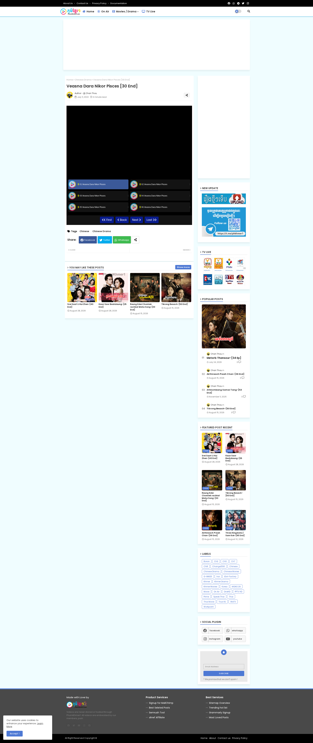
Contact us (83, 3)
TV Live (150, 11)
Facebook (89, 240)
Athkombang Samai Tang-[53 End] (224, 391)
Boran (207, 561)
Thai (231, 596)
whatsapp (237, 630)
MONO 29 (236, 586)
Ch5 (225, 561)
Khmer (207, 581)
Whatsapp (123, 240)
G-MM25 (208, 576)
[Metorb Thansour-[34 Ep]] (224, 326)
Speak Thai (218, 596)
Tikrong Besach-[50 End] (174, 304)
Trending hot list (218, 707)
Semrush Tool (157, 712)
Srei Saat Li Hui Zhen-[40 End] (80, 305)
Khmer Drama (221, 581)
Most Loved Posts (219, 717)
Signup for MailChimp (161, 703)
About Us (68, 3)
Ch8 (206, 566)
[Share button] (135, 239)
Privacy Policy (99, 3)
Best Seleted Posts (159, 707)
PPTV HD (238, 591)
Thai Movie (209, 601)
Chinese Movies (231, 571)
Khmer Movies (210, 586)
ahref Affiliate (157, 717)
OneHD (227, 591)
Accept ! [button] (14, 733)
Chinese (84, 231)
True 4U (222, 601)
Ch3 (216, 561)
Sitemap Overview (219, 703)
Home (90, 11)
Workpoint (209, 606)
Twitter (106, 240)
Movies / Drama (125, 11)
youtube (237, 638)
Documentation (118, 3)
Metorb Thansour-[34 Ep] (224, 358)
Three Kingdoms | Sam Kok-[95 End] (235, 534)
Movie (206, 591)
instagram (214, 638)
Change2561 (218, 566)
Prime (206, 596)
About (212, 738)
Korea (224, 586)
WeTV (233, 601)
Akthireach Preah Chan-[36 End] (225, 374)
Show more (183, 267)
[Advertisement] (156, 44)
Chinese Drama (83, 79)
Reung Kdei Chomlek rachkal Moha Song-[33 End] (142, 307)
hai (218, 576)
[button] (249, 11)
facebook (214, 630)
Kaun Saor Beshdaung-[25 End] (113, 305)
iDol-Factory (230, 576)
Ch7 (233, 561)
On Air (105, 11)
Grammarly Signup (219, 712)
